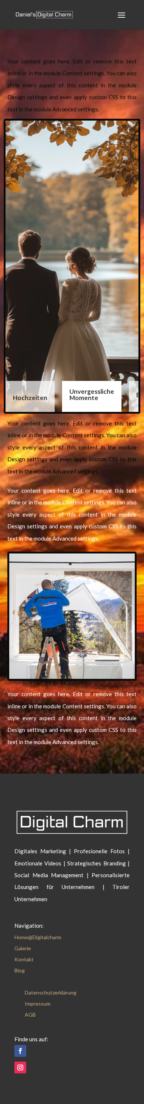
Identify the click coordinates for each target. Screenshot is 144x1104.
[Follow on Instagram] (20, 1067)
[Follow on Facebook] (20, 1051)
